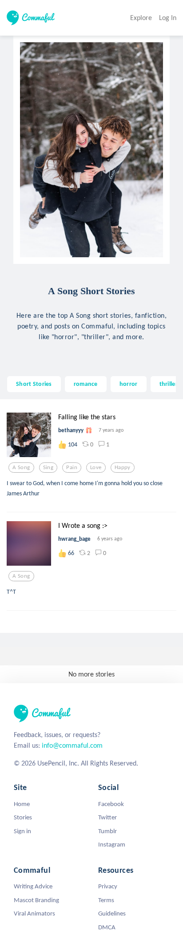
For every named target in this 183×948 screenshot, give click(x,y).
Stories (23, 817)
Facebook (111, 804)
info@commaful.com (72, 745)
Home (22, 804)
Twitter (107, 817)
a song (21, 467)
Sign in (22, 831)
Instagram (111, 844)
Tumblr (107, 831)
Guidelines (112, 913)
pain (71, 467)
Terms (106, 900)
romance (86, 384)
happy (123, 467)
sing (48, 467)
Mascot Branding (36, 900)
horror (128, 384)
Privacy (107, 886)
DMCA (106, 927)
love (96, 467)
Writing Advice (33, 886)
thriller (168, 384)
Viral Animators (34, 913)
